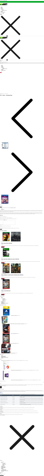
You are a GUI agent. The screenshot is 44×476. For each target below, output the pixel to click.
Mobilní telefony (3, 303)
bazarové (15, 207)
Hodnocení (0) (2, 209)
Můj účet (2, 355)
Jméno (1, 225)
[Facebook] (1, 2)
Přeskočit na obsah (2, 0)
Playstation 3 (12, 207)
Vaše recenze (1, 224)
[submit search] (7, 59)
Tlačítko (1, 72)
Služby (2, 297)
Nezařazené (2, 302)
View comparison (2, 475)
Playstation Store (4, 299)
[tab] (22, 209)
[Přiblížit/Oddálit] (0, 472)
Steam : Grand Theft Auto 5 (6, 290)
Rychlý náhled (2, 247)
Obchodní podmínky (3, 356)
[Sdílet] (1, 472)
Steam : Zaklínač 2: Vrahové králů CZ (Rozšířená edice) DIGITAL (12, 274)
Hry (1, 93)
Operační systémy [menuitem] (4, 469)
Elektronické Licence (3, 273)
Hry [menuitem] (1, 462)
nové (1, 257)
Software (2, 301)
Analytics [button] (1, 409)
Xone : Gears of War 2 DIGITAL (6, 243)
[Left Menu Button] (0, 459)
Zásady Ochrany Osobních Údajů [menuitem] (4, 470)
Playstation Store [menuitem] (4, 464)
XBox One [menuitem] (4, 465)
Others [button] (0, 413)
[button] (3, 246)
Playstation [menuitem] (4, 463)
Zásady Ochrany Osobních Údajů (4, 357)
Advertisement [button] (1, 411)
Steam (3, 300)
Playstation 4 (4, 298)
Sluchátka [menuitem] (2, 468)
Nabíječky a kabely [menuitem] (3, 466)
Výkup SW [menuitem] (2, 471)
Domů (0, 93)
